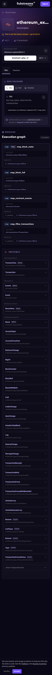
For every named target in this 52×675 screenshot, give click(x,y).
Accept (17, 671)
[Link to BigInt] (12, 360)
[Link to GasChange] (17, 416)
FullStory (25, 664)
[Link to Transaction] (17, 272)
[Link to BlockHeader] (18, 369)
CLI (10, 88)
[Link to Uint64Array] (17, 501)
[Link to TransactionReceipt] (23, 463)
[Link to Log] (10, 435)
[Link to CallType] (21, 529)
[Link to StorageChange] (20, 454)
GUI (19, 88)
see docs (33, 122)
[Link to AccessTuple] (17, 331)
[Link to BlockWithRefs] (19, 388)
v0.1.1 (41, 58)
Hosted (31, 88)
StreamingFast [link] (23, 28)
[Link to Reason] (20, 519)
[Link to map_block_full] (27, 172)
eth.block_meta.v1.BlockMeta (16, 155)
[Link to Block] (18, 322)
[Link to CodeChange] (18, 406)
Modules (16, 70)
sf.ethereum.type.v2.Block (15, 181)
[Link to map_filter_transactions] (35, 224)
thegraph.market (23, 122)
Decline (7, 671)
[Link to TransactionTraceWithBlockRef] (33, 491)
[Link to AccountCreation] (21, 341)
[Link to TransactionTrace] (22, 482)
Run (6, 70)
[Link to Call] (10, 397)
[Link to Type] (18, 548)
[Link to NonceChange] (19, 444)
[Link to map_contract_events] (33, 198)
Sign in (45, 4)
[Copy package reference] (46, 51)
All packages (10, 12)
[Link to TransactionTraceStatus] (34, 557)
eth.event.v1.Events (13, 206)
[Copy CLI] (44, 97)
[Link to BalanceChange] (20, 350)
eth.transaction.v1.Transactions (17, 232)
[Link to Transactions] (24, 263)
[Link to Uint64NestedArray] (24, 510)
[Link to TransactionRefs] (21, 472)
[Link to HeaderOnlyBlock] (22, 425)
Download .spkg (18, 58)
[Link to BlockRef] (14, 378)
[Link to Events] (19, 286)
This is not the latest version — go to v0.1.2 (22, 34)
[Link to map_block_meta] (35, 147)
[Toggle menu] (4, 4)
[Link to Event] (12, 295)
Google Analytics (40, 664)
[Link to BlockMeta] (22, 308)
